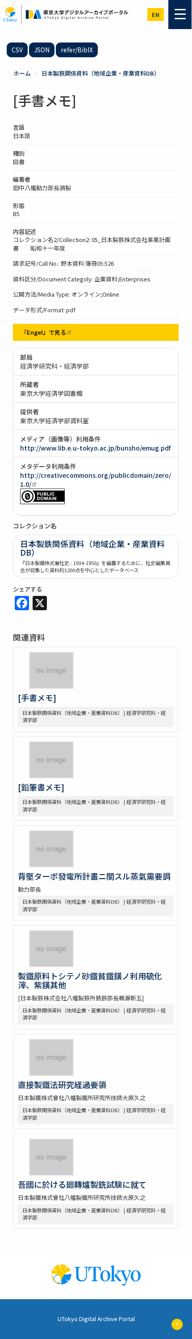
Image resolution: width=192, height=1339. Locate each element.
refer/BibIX (77, 49)
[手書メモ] (37, 697)
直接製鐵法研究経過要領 (62, 1084)
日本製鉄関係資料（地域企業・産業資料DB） (101, 73)
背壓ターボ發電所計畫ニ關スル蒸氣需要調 (94, 876)
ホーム (22, 73)
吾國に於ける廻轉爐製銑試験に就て (82, 1184)
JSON (42, 49)
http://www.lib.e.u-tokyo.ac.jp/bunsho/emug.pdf (95, 447)
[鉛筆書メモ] (41, 787)
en (155, 14)
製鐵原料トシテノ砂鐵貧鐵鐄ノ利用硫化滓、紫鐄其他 (90, 980)
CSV (17, 49)
